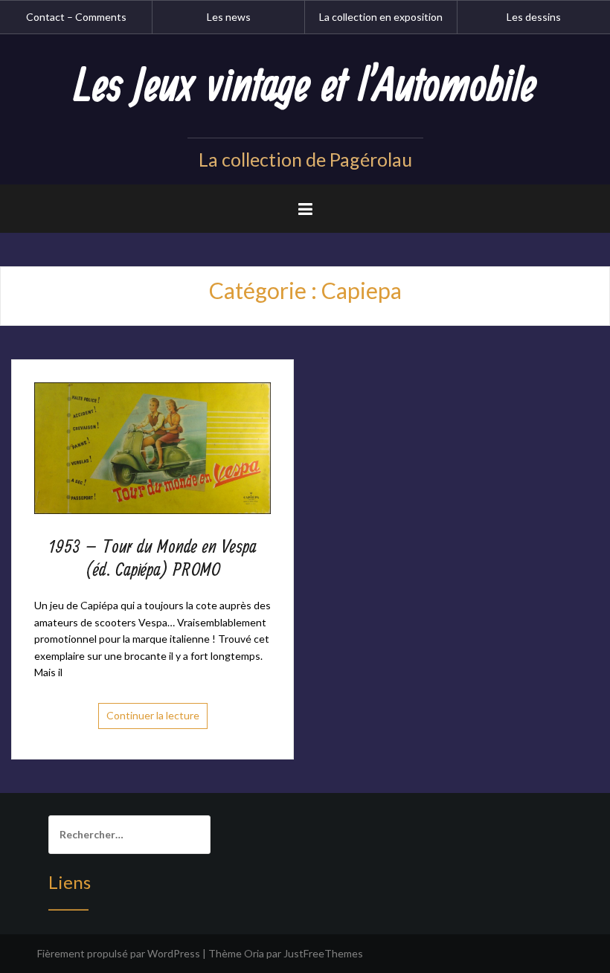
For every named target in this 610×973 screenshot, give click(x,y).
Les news (229, 16)
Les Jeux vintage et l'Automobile (305, 87)
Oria (254, 953)
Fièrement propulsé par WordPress (118, 953)
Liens (69, 882)
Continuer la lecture (152, 715)
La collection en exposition (381, 16)
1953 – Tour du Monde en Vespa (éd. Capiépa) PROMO (153, 558)
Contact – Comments (76, 16)
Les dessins (534, 16)
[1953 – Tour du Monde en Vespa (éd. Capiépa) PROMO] (152, 446)
